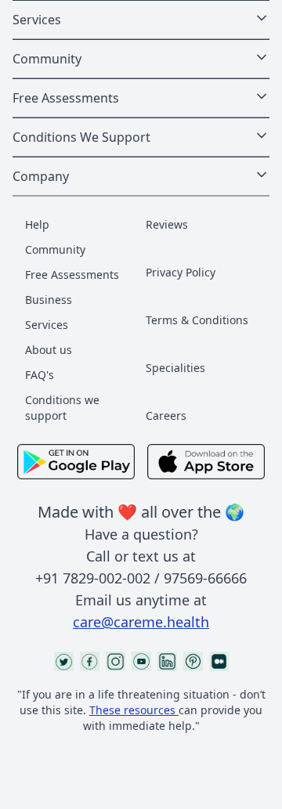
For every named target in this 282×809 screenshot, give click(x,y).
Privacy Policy (180, 272)
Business (48, 299)
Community (55, 249)
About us (48, 349)
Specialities (175, 367)
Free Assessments (72, 274)
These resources (132, 709)
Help (37, 224)
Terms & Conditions (197, 319)
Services (46, 324)
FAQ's (39, 374)
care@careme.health (141, 621)
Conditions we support (62, 407)
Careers (166, 415)
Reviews (167, 224)
